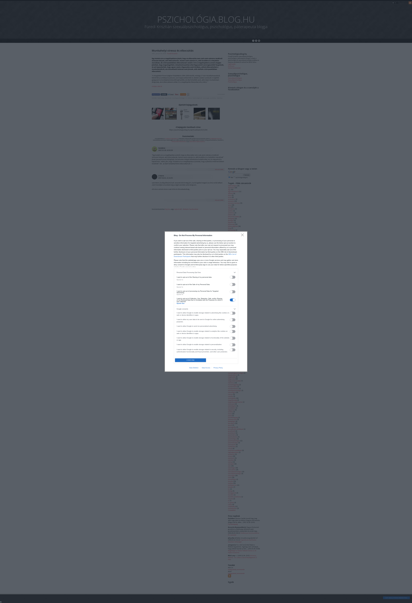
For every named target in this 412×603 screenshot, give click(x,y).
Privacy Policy (218, 368)
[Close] (243, 236)
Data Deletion (193, 368)
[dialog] (206, 301)
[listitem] (206, 272)
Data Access (206, 368)
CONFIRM (191, 360)
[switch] (232, 277)
